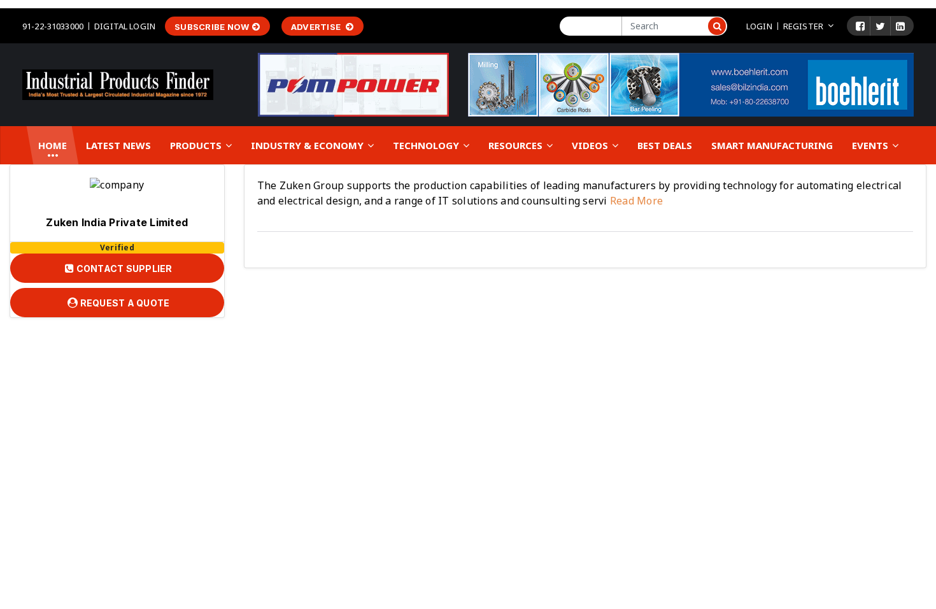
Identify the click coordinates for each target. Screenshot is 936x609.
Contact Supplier (123, 268)
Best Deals (664, 145)
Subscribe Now (211, 27)
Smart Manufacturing (772, 145)
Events (871, 145)
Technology (427, 145)
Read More (635, 201)
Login (759, 26)
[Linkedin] (900, 26)
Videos (591, 145)
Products (197, 145)
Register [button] (803, 26)
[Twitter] (880, 26)
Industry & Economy (308, 145)
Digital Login (124, 26)
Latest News (118, 145)
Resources (516, 145)
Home (52, 145)
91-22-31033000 (52, 26)
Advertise (317, 27)
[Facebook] (860, 26)
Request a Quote (123, 302)
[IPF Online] (117, 83)
